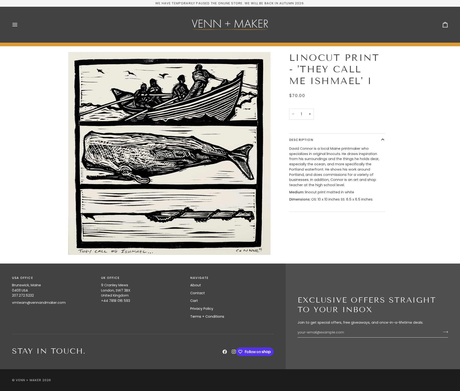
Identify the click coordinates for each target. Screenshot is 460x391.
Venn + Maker (28, 380)
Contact (197, 293)
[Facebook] (225, 352)
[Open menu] (19, 25)
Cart (194, 300)
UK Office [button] (110, 278)
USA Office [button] (22, 278)
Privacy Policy (201, 308)
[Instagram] (234, 352)
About (195, 285)
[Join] (444, 332)
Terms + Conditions (207, 316)
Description (301, 140)
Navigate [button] (199, 278)
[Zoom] (77, 246)
